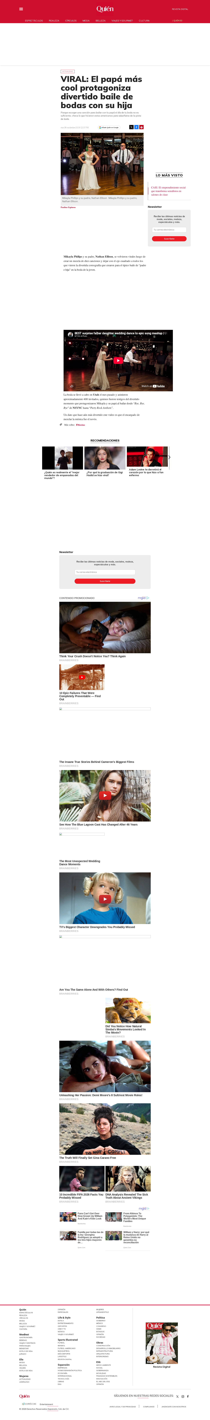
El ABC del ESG (103, 1381)
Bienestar (24, 1348)
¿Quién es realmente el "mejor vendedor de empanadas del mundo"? (61, 475)
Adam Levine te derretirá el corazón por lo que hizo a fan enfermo (146, 472)
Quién (22, 1309)
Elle (21, 1359)
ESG (59, 1384)
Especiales (63, 1312)
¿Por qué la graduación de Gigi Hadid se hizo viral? (105, 474)
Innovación (101, 1379)
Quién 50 (177, 20)
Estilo (61, 1320)
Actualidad (67, 71)
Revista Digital (180, 9)
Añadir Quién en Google (110, 127)
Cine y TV (62, 1329)
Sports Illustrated (68, 1339)
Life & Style (64, 1317)
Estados (100, 1331)
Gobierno (100, 1320)
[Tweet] (131, 127)
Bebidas (23, 1340)
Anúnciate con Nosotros (174, 1407)
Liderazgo (24, 1382)
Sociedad (100, 1337)
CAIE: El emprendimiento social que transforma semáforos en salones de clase (168, 191)
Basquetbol (64, 1351)
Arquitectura (103, 1354)
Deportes (62, 1326)
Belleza (101, 20)
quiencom (185, 1396)
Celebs (22, 1368)
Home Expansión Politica (70, 1370)
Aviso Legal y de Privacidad (123, 1407)
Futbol (61, 1343)
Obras (61, 1381)
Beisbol (61, 1346)
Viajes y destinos (27, 1343)
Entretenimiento (65, 1323)
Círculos (71, 20)
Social (99, 1368)
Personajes (24, 1346)
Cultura (144, 20)
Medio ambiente (103, 1365)
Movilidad (101, 1373)
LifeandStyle (102, 1312)
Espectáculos (34, 20)
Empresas (62, 1368)
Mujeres (23, 1376)
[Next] (169, 457)
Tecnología (63, 1379)
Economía (62, 1373)
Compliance (148, 1407)
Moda (86, 20)
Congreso (101, 1326)
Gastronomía (25, 1337)
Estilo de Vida (26, 1351)
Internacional (65, 1376)
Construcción (103, 1346)
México (99, 1323)
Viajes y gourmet (122, 20)
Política (100, 1317)
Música (61, 1331)
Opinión (61, 1309)
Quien (177, 1396)
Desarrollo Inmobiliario (108, 1348)
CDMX (98, 1329)
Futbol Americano (67, 1348)
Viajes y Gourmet (27, 1326)
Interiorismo (102, 1356)
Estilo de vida (26, 1371)
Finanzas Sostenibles (106, 1376)
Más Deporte (64, 1354)
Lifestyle (62, 1356)
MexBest (24, 1334)
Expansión (64, 1364)
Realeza (54, 20)
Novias (81, 425)
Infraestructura (104, 1351)
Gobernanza (102, 1370)
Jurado (22, 1354)
